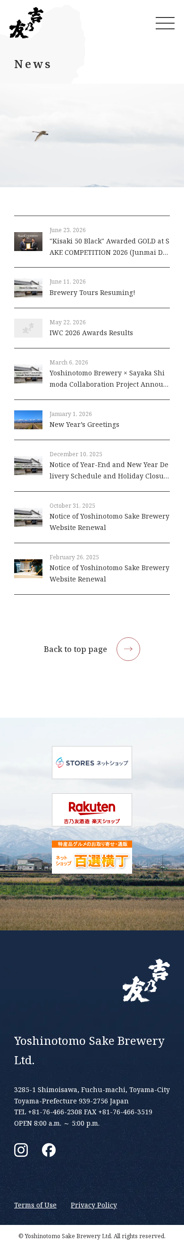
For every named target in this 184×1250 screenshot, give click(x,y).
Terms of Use (35, 1204)
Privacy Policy (94, 1204)
